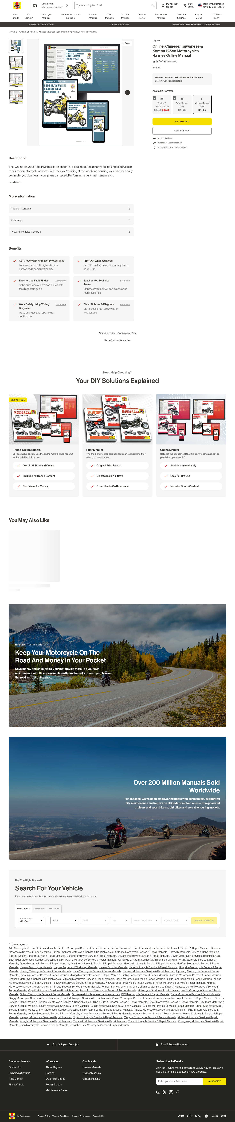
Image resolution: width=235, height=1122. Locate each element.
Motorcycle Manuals (46, 16)
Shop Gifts (38, 24)
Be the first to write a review (117, 340)
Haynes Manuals (91, 1067)
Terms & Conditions (60, 1116)
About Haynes (54, 1067)
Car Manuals (29, 16)
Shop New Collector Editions (116, 24)
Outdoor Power (142, 16)
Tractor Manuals (125, 16)
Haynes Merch (198, 16)
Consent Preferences (81, 1116)
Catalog (50, 1073)
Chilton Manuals (91, 1078)
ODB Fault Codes (55, 1078)
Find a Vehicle (16, 1084)
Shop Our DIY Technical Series (194, 24)
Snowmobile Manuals (161, 16)
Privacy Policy (44, 1116)
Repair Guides (54, 1084)
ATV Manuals (109, 16)
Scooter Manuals (93, 16)
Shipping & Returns (19, 1073)
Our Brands (15, 16)
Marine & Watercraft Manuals (70, 16)
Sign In (169, 7)
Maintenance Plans (56, 1090)
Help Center (16, 1078)
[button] (182, 62)
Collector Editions (181, 16)
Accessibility (98, 1116)
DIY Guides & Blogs (216, 16)
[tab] (23, 909)
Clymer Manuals (91, 1073)
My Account (172, 4)
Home (12, 31)
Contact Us (15, 1067)
